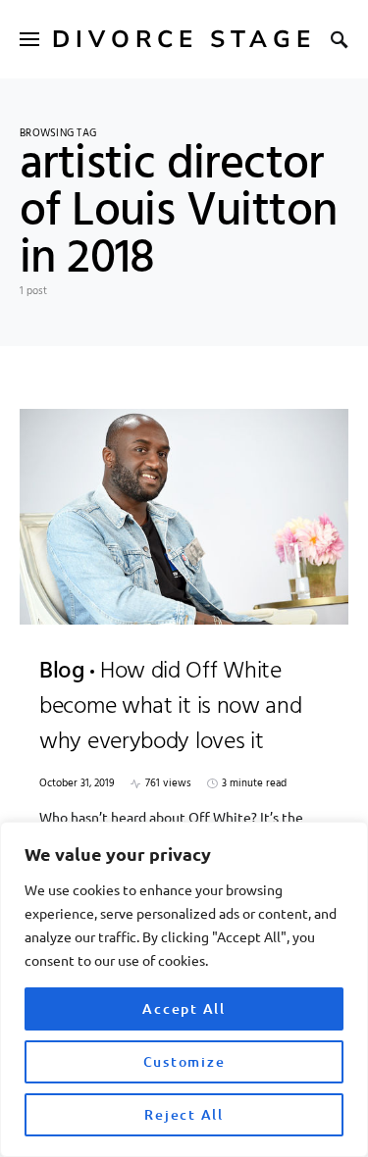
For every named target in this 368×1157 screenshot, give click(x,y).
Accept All (184, 1008)
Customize (184, 1061)
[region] (184, 989)
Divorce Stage (184, 39)
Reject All (184, 1114)
